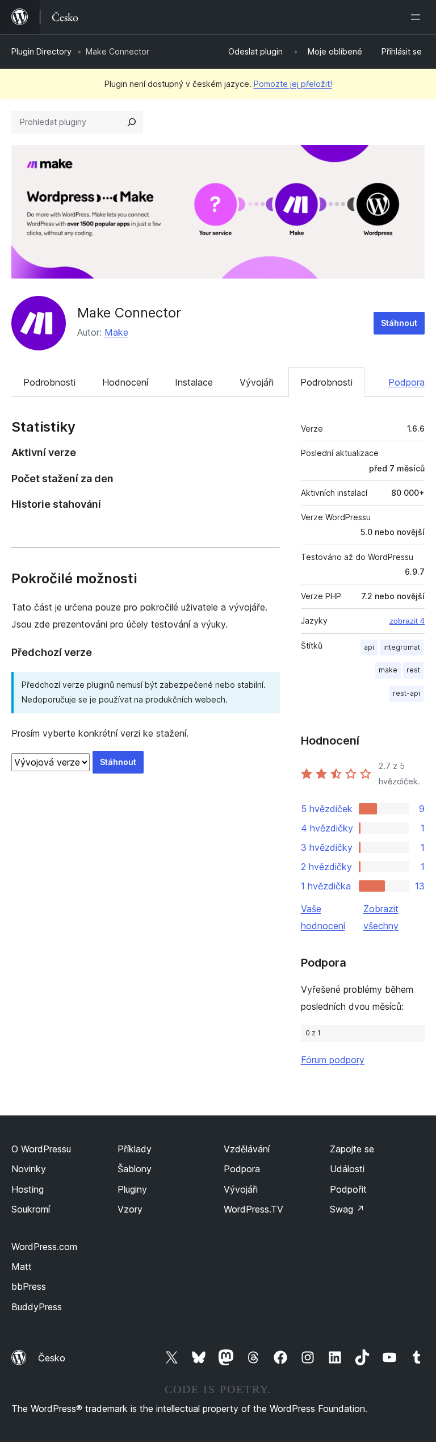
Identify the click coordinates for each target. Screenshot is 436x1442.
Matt (21, 1266)
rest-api (406, 693)
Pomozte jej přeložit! (293, 84)
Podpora (406, 382)
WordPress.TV (253, 1209)
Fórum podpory (332, 1059)
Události (347, 1169)
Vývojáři (257, 382)
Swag (347, 1209)
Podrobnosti (49, 382)
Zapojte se (352, 1149)
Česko (51, 1358)
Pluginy (132, 1189)
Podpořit (348, 1189)
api (369, 647)
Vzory (130, 1209)
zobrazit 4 (407, 620)
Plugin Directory (41, 51)
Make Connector (129, 312)
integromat (401, 647)
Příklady (135, 1149)
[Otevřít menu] (418, 17)
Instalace (194, 382)
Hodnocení (125, 382)
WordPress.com (44, 1246)
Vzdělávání (247, 1149)
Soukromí (30, 1209)
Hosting (27, 1189)
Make (116, 332)
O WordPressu (41, 1149)
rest (413, 670)
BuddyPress (36, 1307)
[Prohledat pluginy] (131, 122)
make (388, 670)
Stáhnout (399, 323)
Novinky (28, 1169)
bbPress (28, 1286)
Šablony (135, 1169)
